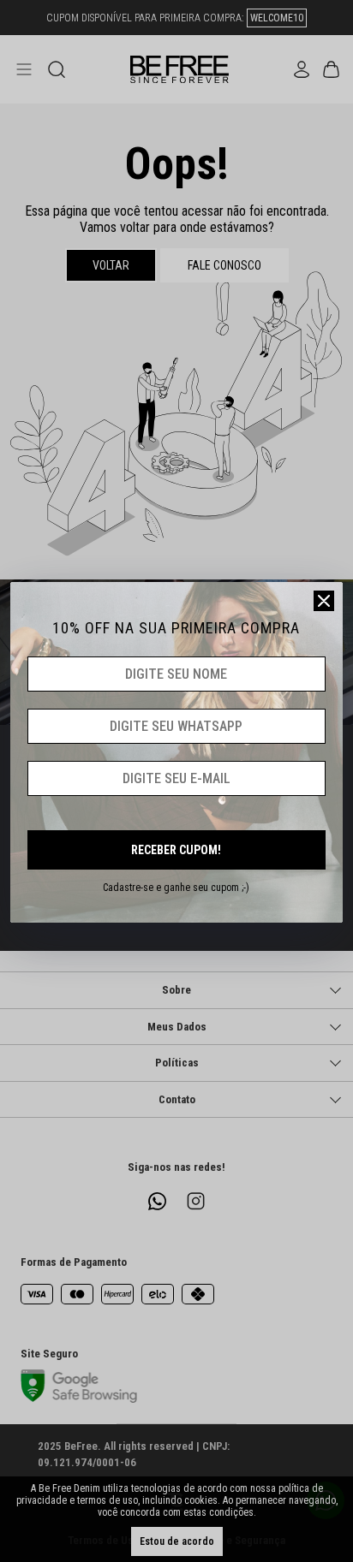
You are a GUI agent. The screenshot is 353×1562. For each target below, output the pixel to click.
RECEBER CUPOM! (176, 850)
